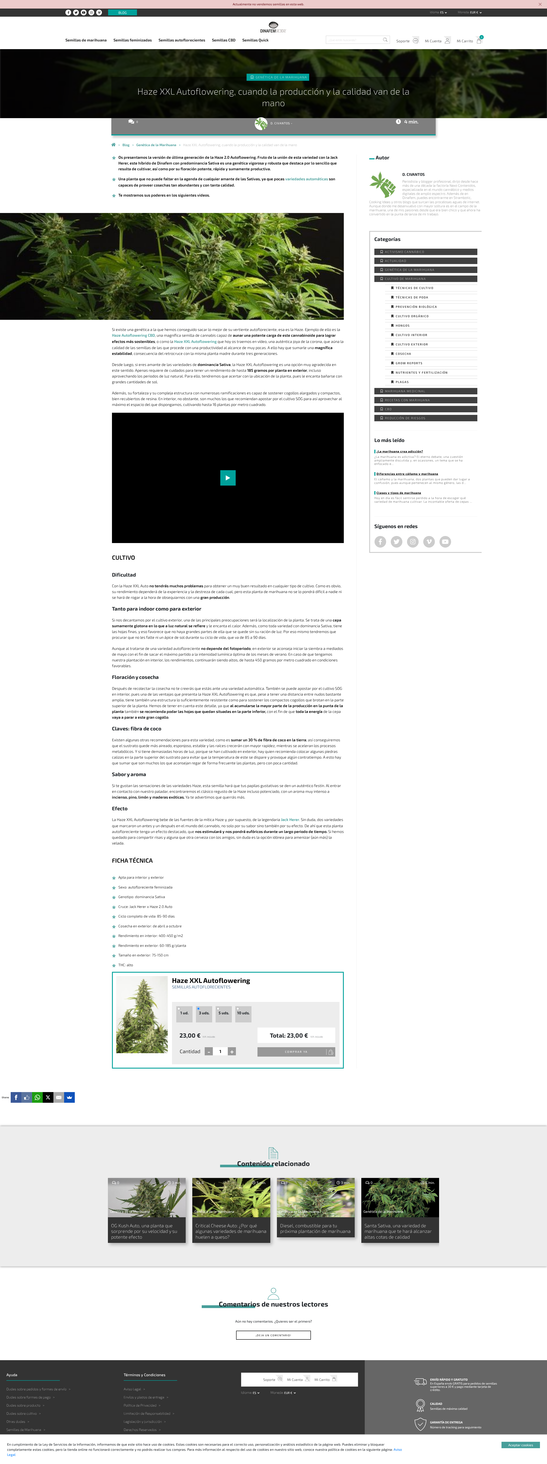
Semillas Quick (255, 40)
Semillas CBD (223, 40)
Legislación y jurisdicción (143, 1421)
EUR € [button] (474, 12)
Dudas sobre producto (23, 1405)
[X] (48, 1097)
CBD (388, 409)
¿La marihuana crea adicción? (399, 451)
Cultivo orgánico (412, 316)
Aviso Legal (132, 1389)
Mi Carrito (465, 41)
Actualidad (395, 261)
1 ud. (184, 1013)
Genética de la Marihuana (281, 77)
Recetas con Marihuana (407, 400)
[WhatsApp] (37, 1097)
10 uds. (243, 1013)
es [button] (442, 12)
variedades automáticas (306, 178)
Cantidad (190, 1051)
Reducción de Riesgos (405, 418)
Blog (122, 12)
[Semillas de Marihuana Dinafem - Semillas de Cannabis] (113, 145)
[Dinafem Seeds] (273, 27)
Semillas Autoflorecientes (201, 987)
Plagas (402, 382)
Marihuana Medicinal (405, 391)
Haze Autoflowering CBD (133, 335)
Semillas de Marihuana (23, 1429)
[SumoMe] (69, 1097)
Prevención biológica (416, 306)
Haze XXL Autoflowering (195, 341)
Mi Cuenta (433, 41)
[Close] (540, 4)
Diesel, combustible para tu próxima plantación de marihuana (315, 1228)
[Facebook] (16, 1097)
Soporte (403, 41)
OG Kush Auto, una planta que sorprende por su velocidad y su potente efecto (144, 1231)
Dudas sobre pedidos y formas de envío (36, 1389)
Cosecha (403, 353)
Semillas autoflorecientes (182, 40)
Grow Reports (409, 363)
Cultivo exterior (412, 344)
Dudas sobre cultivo (21, 1413)
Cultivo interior (412, 335)
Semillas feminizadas (132, 40)
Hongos (403, 325)
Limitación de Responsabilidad (147, 1413)
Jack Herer (290, 819)
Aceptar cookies (520, 1445)
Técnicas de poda (412, 297)
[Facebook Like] (26, 1097)
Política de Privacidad (140, 1405)
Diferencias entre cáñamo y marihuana (407, 474)
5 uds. (224, 1013)
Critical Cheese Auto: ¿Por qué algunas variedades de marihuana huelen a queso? (231, 1231)
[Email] (58, 1097)
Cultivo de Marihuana (405, 278)
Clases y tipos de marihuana (398, 493)
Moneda (463, 12)
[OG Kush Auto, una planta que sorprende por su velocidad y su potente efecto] (147, 1197)
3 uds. (204, 1013)
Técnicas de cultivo (415, 288)
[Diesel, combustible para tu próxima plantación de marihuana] (316, 1197)
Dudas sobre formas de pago (28, 1397)
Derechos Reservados (140, 1429)
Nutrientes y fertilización (422, 372)
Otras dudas (15, 1421)
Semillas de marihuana (86, 40)
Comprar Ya (296, 1051)
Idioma (434, 12)
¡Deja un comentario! (273, 1335)
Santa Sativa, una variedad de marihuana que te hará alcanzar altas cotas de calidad (398, 1231)
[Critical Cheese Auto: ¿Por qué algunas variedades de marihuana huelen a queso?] (231, 1197)
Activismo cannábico (404, 252)
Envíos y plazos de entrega (144, 1397)
